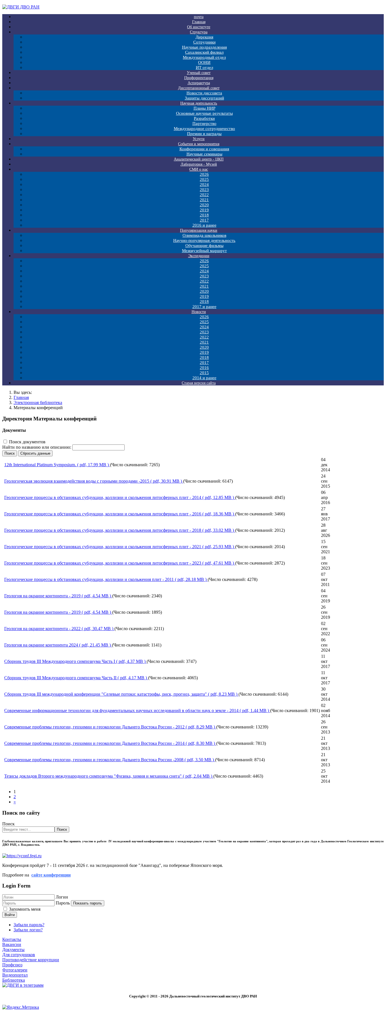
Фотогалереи (14, 969)
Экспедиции (198, 256)
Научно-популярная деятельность (204, 240)
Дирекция (204, 37)
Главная (198, 22)
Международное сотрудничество (204, 128)
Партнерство (204, 123)
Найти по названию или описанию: (37, 447)
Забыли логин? (28, 929)
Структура (198, 32)
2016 (204, 367)
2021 (204, 200)
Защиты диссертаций (204, 98)
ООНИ (204, 62)
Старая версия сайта (199, 383)
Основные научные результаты (204, 113)
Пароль (63, 903)
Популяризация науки (198, 230)
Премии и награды (204, 133)
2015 (204, 372)
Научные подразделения (204, 47)
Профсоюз (12, 964)
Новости (199, 312)
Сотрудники (204, 42)
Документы (13, 949)
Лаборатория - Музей (199, 164)
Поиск (10, 453)
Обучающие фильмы (204, 245)
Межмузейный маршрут (204, 250)
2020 (204, 205)
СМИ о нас (198, 169)
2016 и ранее (204, 225)
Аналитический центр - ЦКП (199, 159)
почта (198, 17)
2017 (204, 220)
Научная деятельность (198, 103)
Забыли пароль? (29, 924)
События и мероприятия (198, 144)
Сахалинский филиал (204, 52)
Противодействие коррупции (30, 959)
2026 (204, 174)
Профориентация (198, 78)
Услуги (199, 139)
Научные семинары (204, 154)
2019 (204, 210)
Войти (10, 915)
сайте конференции (51, 875)
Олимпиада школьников (204, 235)
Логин (62, 897)
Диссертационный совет (199, 88)
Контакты (11, 939)
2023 (204, 189)
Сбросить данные (35, 453)
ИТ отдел (204, 67)
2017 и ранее (204, 306)
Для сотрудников (18, 954)
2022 (204, 194)
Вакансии (11, 944)
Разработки (204, 118)
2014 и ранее (204, 378)
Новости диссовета (204, 93)
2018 (204, 215)
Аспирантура (199, 83)
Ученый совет (199, 73)
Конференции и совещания (204, 149)
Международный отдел (204, 57)
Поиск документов (27, 441)
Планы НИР (204, 108)
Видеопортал (15, 975)
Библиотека (13, 980)
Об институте (198, 27)
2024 (204, 184)
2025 (204, 179)
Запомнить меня (24, 909)
